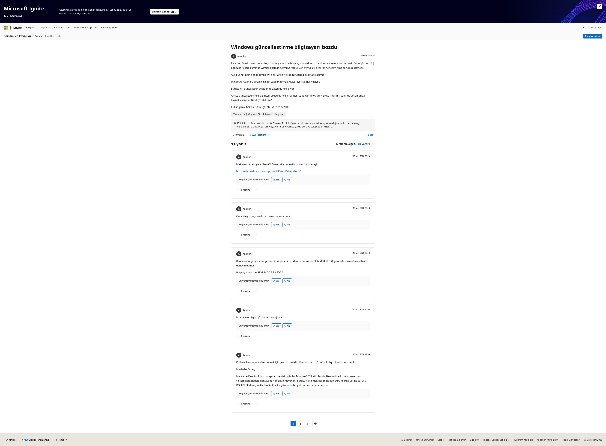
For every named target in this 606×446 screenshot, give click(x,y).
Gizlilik (473, 439)
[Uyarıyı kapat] (599, 6)
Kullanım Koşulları (523, 439)
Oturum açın (595, 27)
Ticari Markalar (570, 439)
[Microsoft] (6, 28)
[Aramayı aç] (584, 27)
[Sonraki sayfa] (315, 423)
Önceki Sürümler (425, 439)
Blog (440, 439)
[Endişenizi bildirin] (255, 189)
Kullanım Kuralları (546, 439)
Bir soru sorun (592, 36)
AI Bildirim (406, 439)
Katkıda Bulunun (457, 439)
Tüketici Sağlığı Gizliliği (495, 439)
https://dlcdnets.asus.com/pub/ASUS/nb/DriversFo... (267, 171)
